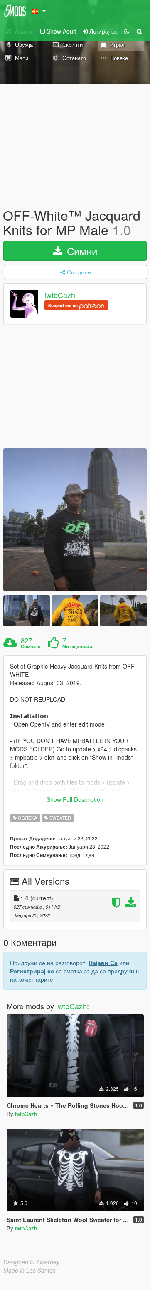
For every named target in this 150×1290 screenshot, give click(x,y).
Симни (80, 250)
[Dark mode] (127, 31)
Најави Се (103, 962)
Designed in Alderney (31, 1262)
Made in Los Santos (29, 1270)
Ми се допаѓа (77, 646)
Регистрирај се (33, 971)
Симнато (31, 646)
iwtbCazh (59, 295)
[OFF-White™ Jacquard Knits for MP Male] (75, 519)
